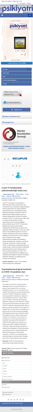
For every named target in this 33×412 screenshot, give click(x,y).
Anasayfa (23, 3)
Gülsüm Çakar (19, 194)
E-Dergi (5, 84)
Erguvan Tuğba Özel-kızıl (13, 196)
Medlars (5, 371)
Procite (4, 373)
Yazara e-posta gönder (8, 379)
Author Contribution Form (12, 116)
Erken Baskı (6, 73)
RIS (4, 363)
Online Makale (19, 409)
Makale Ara (17, 110)
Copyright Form (9, 122)
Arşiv (4, 76)
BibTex (4, 368)
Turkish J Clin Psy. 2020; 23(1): (8, 183)
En (18, 3)
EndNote (5, 365)
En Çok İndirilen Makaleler (10, 80)
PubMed (5, 384)
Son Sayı (16, 69)
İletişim (29, 3)
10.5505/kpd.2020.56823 (25, 183)
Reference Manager (7, 376)
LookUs (12, 409)
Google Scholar (6, 387)
